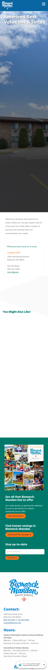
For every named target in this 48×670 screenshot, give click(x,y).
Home (8, 12)
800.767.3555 (9, 620)
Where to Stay (10, 308)
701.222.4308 (23, 620)
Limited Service (20, 305)
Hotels (7, 305)
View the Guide (15, 516)
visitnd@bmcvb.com (12, 623)
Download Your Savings (18, 535)
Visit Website (12, 272)
